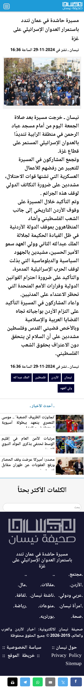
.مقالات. (47, 585)
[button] (38, 681)
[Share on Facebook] (76, 681)
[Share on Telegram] (25, 681)
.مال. (22, 585)
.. (53, 574)
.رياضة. (20, 606)
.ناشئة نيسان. (42, 596)
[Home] (42, 532)
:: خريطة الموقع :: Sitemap (42, 660)
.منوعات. (46, 606)
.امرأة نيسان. (71, 606)
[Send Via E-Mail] (50, 681)
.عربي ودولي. (70, 596)
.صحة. (77, 617)
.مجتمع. (75, 574)
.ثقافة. (21, 596)
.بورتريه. (47, 617)
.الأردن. (76, 585)
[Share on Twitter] (63, 681)
